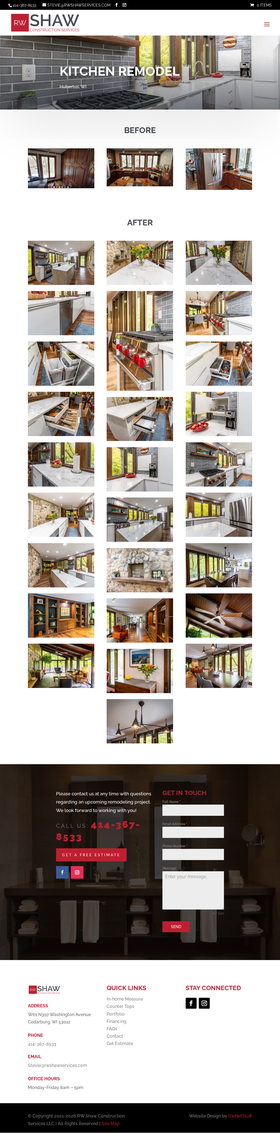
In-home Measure (125, 999)
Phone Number (175, 846)
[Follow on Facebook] (62, 872)
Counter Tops (120, 1006)
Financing (116, 1021)
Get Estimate (120, 1043)
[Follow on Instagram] (77, 872)
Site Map (110, 1123)
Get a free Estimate (91, 855)
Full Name (171, 802)
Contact (115, 1036)
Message (169, 868)
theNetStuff (240, 1116)
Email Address (174, 824)
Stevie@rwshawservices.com (57, 1065)
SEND (176, 927)
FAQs (112, 1028)
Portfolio (116, 1014)
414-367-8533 (24, 5)
